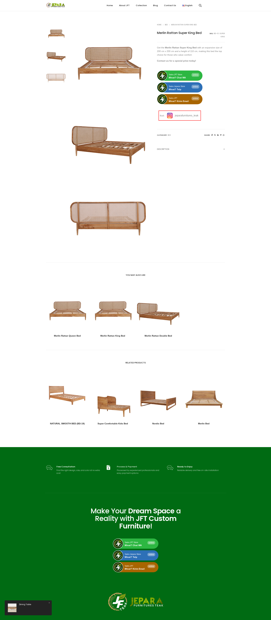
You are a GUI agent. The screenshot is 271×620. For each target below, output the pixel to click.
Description (163, 149)
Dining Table (25, 604)
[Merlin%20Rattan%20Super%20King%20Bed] (212, 135)
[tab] (191, 149)
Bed (166, 25)
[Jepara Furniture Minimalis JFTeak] (55, 6)
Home (159, 25)
